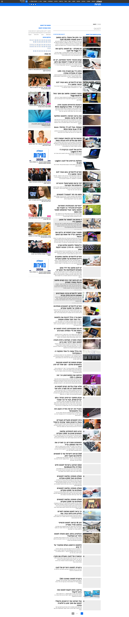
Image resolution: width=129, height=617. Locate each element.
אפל (42, 32)
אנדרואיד (45, 32)
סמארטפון (36, 32)
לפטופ (94, 24)
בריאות (61, 1)
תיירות (55, 1)
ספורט (88, 1)
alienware (48, 34)
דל (38, 32)
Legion (30, 34)
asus (42, 34)
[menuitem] (92, 1)
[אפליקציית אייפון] (33, 4)
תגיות (99, 24)
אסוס (42, 31)
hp (40, 31)
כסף (70, 1)
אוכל (65, 1)
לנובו (45, 31)
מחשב (38, 31)
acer (29, 32)
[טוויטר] (31, 4)
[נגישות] (2, 1)
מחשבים (49, 32)
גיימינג (35, 31)
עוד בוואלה (47, 54)
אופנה (44, 1)
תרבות (78, 1)
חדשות (93, 1)
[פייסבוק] (29, 4)
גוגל (40, 32)
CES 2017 (36, 34)
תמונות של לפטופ (45, 25)
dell (32, 31)
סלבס (73, 1)
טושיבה (30, 31)
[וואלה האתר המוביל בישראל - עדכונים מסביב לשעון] (99, 1)
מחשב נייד (48, 31)
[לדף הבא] (73, 613)
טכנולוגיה (50, 1)
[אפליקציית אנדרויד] (35, 4)
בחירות (83, 1)
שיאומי (31, 32)
